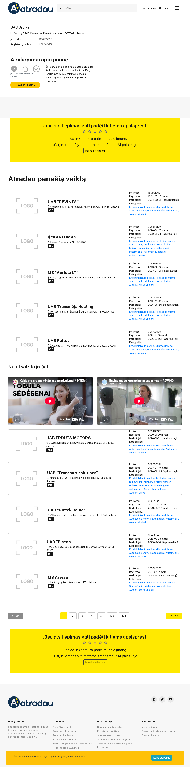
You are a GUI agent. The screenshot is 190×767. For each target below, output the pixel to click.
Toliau (173, 616)
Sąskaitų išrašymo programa (158, 731)
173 (112, 615)
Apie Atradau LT (62, 727)
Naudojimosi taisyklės (110, 727)
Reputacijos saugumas (66, 748)
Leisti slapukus (161, 757)
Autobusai (134, 210)
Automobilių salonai (155, 251)
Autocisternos (137, 255)
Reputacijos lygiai (63, 735)
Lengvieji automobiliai (153, 210)
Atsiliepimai (150, 8)
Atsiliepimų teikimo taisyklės (114, 739)
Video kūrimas (150, 727)
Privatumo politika (108, 731)
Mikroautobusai (164, 207)
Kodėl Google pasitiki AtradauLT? (72, 743)
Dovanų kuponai (151, 735)
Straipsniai (165, 8)
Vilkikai (142, 214)
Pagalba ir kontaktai (65, 731)
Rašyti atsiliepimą (25, 85)
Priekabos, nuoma (165, 241)
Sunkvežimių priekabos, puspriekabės (150, 244)
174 (124, 615)
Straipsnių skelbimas (65, 739)
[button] (177, 7)
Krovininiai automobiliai (142, 207)
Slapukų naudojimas (109, 735)
